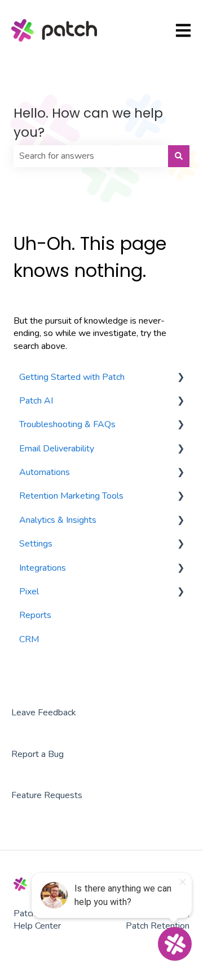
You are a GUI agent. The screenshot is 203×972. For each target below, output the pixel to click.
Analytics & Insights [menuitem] (57, 520)
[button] (180, 377)
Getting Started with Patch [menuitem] (72, 377)
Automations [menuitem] (44, 472)
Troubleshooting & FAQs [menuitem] (67, 424)
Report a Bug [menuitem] (37, 754)
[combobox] (91, 156)
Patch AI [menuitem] (36, 401)
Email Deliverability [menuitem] (56, 448)
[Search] (178, 156)
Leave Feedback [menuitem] (43, 712)
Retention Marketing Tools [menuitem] (71, 496)
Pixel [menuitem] (29, 591)
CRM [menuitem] (29, 639)
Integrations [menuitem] (42, 568)
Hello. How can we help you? (88, 123)
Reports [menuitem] (35, 615)
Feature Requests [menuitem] (46, 795)
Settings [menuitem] (35, 543)
